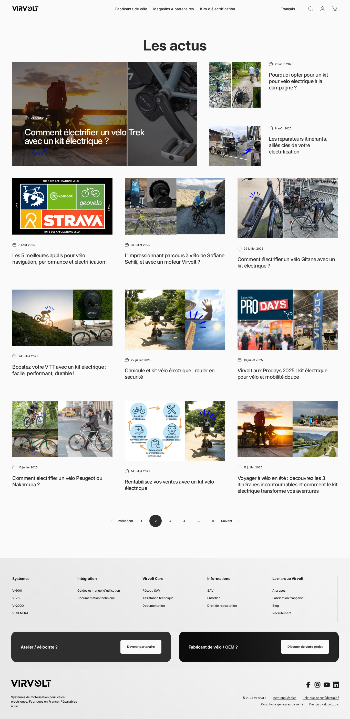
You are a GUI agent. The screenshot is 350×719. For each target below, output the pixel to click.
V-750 (17, 598)
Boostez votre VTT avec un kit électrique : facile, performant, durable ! (59, 370)
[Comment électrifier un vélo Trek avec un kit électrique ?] (104, 114)
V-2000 (18, 606)
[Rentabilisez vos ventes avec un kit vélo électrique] (175, 431)
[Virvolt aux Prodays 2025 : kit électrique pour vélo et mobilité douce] (288, 320)
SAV (210, 590)
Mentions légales (284, 698)
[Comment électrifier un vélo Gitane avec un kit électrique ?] (288, 208)
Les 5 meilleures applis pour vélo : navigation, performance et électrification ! (60, 258)
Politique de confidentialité (321, 698)
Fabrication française (287, 598)
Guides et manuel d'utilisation (98, 590)
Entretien (213, 598)
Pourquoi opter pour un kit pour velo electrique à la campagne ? (298, 81)
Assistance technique (157, 598)
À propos (278, 590)
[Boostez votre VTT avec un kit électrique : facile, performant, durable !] (62, 318)
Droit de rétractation (222, 606)
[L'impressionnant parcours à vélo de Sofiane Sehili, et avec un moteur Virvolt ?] (175, 206)
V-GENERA (20, 613)
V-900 (17, 590)
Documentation (153, 606)
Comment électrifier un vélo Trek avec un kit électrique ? (85, 136)
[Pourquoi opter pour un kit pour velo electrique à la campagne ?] (235, 85)
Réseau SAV (151, 590)
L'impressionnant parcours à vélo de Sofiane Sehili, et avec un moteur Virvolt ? (174, 258)
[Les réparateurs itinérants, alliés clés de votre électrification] (235, 146)
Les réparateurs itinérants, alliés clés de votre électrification (298, 145)
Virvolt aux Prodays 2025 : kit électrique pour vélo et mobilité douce (282, 373)
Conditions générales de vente (282, 704)
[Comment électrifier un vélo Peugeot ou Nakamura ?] (62, 429)
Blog (275, 606)
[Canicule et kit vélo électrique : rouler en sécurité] (175, 320)
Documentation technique (96, 598)
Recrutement (281, 613)
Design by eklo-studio (324, 704)
